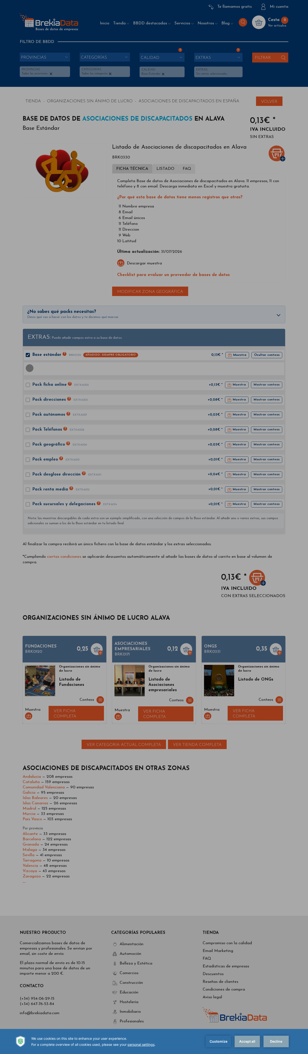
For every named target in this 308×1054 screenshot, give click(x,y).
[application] (154, 1041)
